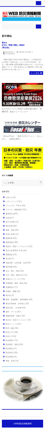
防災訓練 (9, 356)
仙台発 (8, 218)
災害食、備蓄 (11, 291)
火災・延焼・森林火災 (14, 275)
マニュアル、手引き (13, 205)
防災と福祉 (10, 328)
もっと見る (35, 73)
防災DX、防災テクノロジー (16, 320)
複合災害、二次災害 (13, 307)
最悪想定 (9, 254)
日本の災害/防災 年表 (14, 250)
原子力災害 (10, 222)
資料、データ (11, 312)
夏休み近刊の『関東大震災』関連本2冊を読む (13, 45)
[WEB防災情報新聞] (21, 16)
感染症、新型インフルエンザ (17, 246)
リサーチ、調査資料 (13, 209)
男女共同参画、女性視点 (15, 303)
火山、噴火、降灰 (13, 271)
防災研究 (9, 352)
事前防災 (9, 213)
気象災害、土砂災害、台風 (16, 262)
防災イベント (11, 324)
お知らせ (9, 197)
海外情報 (9, 267)
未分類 (8, 258)
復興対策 (9, 238)
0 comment (10, 53)
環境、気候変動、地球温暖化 (17, 299)
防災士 (8, 336)
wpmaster (9, 52)
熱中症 (8, 295)
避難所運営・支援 (13, 316)
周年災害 (9, 226)
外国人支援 (10, 234)
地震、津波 (10, 230)
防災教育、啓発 (12, 344)
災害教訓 (9, 287)
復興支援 (9, 242)
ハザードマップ (12, 201)
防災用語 (9, 348)
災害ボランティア (13, 279)
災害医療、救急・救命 (14, 283)
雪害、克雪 (10, 361)
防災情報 (9, 340)
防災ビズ (9, 332)
